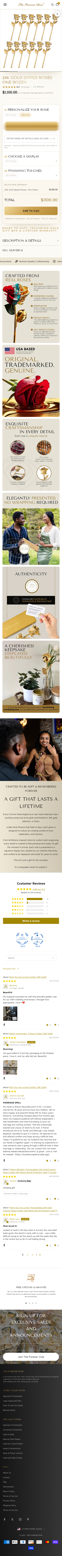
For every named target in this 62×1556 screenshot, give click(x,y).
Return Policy (9, 1491)
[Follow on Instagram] (20, 1519)
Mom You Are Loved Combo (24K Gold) (27, 977)
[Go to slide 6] (48, 71)
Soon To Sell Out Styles (13, 1405)
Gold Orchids (8, 1434)
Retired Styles (9, 1410)
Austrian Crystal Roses (13, 1444)
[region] (31, 1286)
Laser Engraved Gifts (12, 1401)
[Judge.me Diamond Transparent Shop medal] (37, 939)
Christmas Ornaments (12, 1430)
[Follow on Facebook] (4, 1519)
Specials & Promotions (12, 1396)
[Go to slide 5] (39, 71)
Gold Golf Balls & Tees (12, 1458)
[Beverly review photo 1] (10, 1013)
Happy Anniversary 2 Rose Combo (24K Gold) (31, 1033)
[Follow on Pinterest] (27, 1519)
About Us (7, 1473)
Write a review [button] (31, 920)
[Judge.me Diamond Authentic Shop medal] (22, 939)
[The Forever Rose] (31, 4)
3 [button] (32, 1254)
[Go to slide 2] (13, 71)
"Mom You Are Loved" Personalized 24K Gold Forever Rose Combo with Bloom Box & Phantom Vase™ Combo (30, 1210)
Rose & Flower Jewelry (13, 1453)
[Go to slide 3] (22, 71)
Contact (6, 1477)
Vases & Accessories (11, 1448)
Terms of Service (10, 1496)
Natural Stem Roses (11, 1439)
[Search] (52, 4)
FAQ (4, 1482)
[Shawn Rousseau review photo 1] (10, 1067)
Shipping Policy (9, 1505)
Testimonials (8, 1487)
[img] (9, 981)
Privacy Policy (9, 1501)
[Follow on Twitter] (12, 1519)
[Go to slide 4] (31, 71)
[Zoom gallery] (57, 14)
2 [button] (27, 1254)
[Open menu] (5, 4)
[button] (31, 159)
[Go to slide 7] (57, 71)
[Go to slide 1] (4, 71)
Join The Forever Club (31, 1356)
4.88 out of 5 (39, 889)
